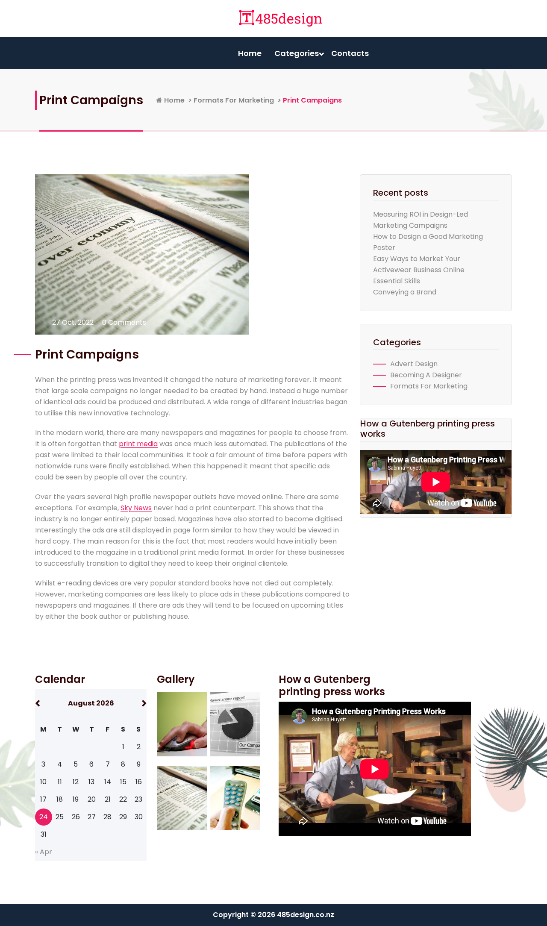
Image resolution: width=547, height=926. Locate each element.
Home (250, 53)
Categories (296, 53)
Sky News (136, 508)
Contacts (350, 53)
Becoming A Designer (426, 375)
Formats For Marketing (234, 100)
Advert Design (414, 364)
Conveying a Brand (404, 292)
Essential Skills (396, 281)
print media (138, 444)
